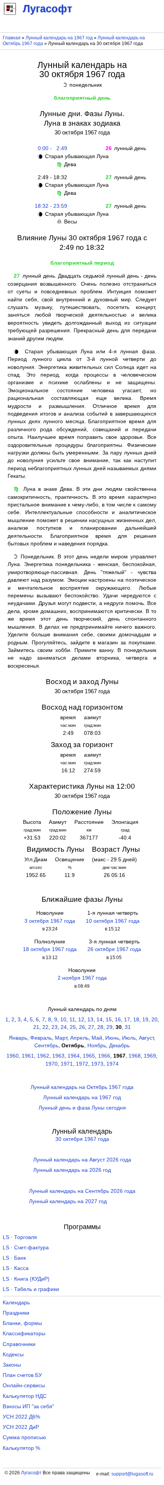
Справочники (19, 1344)
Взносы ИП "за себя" (28, 1406)
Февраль (41, 1038)
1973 (97, 1064)
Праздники (16, 1313)
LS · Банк (14, 1258)
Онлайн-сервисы (24, 1385)
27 (91, 1027)
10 (63, 1019)
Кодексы (13, 1354)
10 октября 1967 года (113, 921)
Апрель (79, 1038)
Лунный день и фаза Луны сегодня (82, 1108)
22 (45, 1027)
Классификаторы (24, 1333)
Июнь (112, 1038)
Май (97, 1038)
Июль (129, 1038)
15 (109, 1019)
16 (118, 1019)
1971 (67, 1064)
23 (54, 1027)
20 (154, 1019)
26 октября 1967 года (114, 949)
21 (36, 1027)
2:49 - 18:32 (51, 177)
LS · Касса (16, 1268)
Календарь (16, 1302)
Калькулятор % (21, 1448)
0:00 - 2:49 (51, 148)
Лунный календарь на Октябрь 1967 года (82, 1087)
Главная (12, 37)
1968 (135, 1056)
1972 (82, 1064)
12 (81, 1019)
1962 (43, 1056)
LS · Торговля (20, 1237)
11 (72, 1019)
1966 (104, 1056)
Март (61, 1038)
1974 (112, 1064)
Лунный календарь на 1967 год (59, 37)
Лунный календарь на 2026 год (72, 1170)
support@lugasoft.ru (132, 1474)
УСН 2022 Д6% (21, 1417)
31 (128, 1027)
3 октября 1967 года (49, 921)
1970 (51, 1064)
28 (100, 1027)
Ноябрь (96, 1045)
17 (127, 1019)
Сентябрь (46, 1045)
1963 (58, 1056)
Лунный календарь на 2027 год (68, 1201)
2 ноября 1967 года (82, 978)
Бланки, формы (22, 1323)
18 (136, 1019)
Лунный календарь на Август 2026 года (82, 1160)
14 (99, 1019)
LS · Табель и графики (31, 1289)
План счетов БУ (22, 1375)
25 (73, 1027)
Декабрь (119, 1045)
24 (64, 1027)
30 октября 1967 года (82, 1139)
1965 (89, 1056)
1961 (28, 1056)
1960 (12, 1056)
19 (145, 1019)
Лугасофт (31, 1472)
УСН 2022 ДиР (21, 1427)
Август (146, 1038)
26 (82, 1027)
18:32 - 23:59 (51, 206)
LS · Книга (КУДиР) (26, 1279)
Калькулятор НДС (25, 1396)
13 (90, 1019)
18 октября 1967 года (50, 949)
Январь (18, 1038)
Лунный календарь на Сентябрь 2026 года (82, 1191)
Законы (12, 1365)
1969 (150, 1056)
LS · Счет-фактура (26, 1247)
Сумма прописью (24, 1437)
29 (109, 1027)
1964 (74, 1056)
